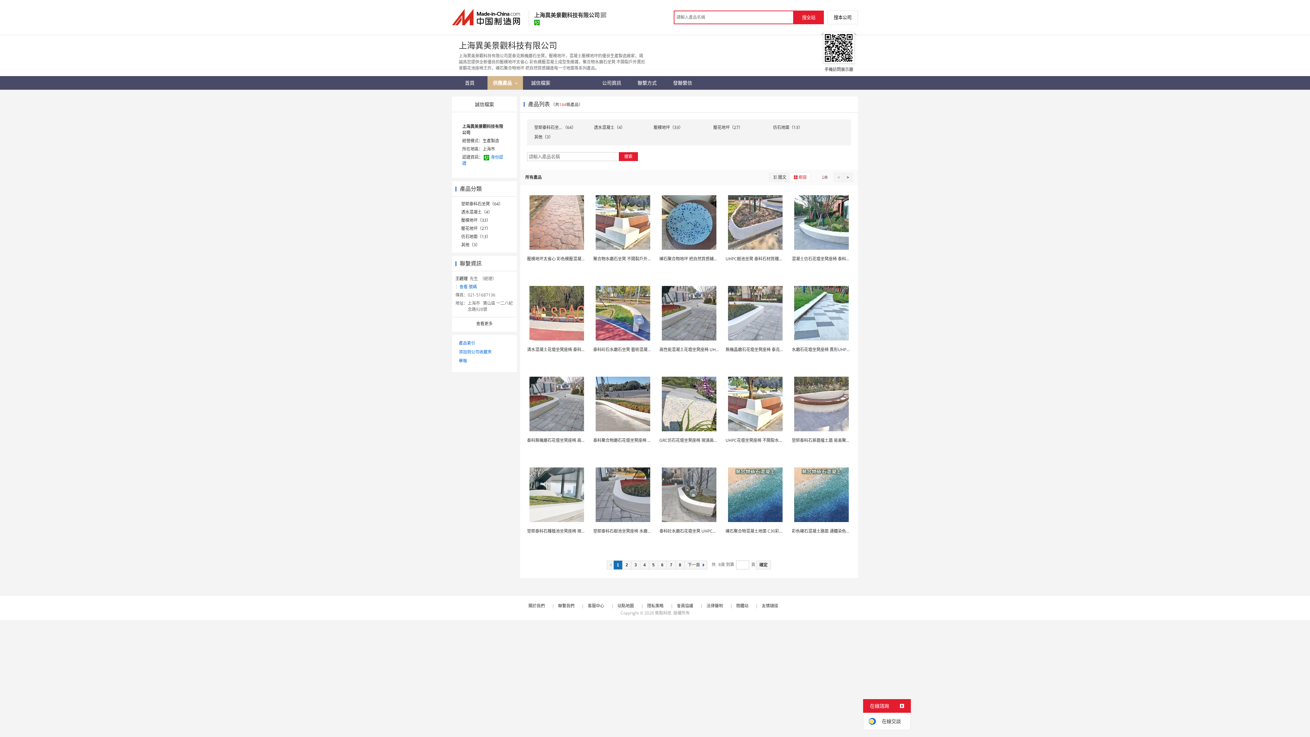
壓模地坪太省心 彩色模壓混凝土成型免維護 (566, 259)
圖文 (782, 177)
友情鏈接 (770, 606)
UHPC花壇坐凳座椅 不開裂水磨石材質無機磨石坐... (772, 440)
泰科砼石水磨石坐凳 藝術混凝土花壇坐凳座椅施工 (638, 349)
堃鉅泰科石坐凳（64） (482, 204)
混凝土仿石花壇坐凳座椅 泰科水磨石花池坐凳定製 (837, 259)
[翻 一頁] (610, 565)
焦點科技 (663, 613)
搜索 (628, 156)
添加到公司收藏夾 (475, 352)
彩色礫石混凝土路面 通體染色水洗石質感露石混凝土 (839, 531)
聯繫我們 (566, 606)
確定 (763, 565)
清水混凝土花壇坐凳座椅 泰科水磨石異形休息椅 (570, 349)
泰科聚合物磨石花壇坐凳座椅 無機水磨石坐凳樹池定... (642, 440)
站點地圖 (625, 606)
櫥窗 (803, 177)
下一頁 (694, 565)
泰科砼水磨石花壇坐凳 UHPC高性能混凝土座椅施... (706, 531)
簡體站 (742, 606)
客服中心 (596, 606)
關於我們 (536, 606)
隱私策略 (655, 606)
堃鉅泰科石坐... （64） (555, 127)
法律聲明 (715, 606)
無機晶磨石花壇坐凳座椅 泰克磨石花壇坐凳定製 (769, 349)
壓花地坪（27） (476, 228)
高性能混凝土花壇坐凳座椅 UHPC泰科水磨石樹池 (704, 349)
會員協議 (685, 606)
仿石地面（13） (476, 237)
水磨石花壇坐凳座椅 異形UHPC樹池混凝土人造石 (837, 349)
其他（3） (470, 245)
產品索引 (467, 343)
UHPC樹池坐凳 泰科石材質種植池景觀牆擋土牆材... (772, 259)
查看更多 (484, 324)
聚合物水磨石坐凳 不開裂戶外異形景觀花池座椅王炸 (640, 259)
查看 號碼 (468, 287)
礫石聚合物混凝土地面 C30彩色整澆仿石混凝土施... (772, 531)
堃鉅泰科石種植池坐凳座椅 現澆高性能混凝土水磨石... (576, 531)
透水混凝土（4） (476, 212)
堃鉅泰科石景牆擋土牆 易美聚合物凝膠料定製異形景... (841, 440)
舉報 (463, 361)
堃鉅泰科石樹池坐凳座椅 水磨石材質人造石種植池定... (642, 531)
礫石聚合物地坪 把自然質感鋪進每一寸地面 (698, 259)
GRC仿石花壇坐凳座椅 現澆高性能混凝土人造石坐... (706, 440)
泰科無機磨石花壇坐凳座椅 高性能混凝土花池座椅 (572, 440)
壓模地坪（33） (476, 220)
